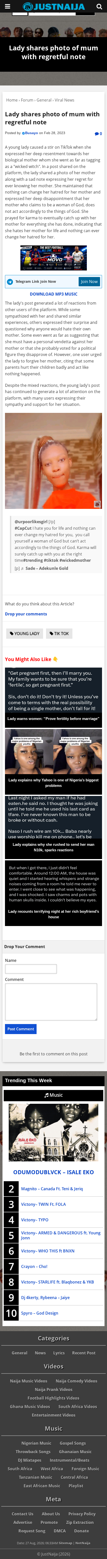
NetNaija (82, 1543)
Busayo (31, 133)
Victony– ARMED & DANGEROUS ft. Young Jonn (61, 1235)
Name (10, 960)
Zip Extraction (80, 1522)
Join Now (89, 281)
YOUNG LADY (26, 633)
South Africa (20, 1469)
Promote (49, 1522)
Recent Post (84, 1353)
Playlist (76, 1486)
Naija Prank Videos (53, 1389)
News (40, 1353)
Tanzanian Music (35, 1477)
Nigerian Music (36, 1443)
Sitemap (65, 1543)
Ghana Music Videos (30, 1406)
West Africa (52, 1469)
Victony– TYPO (35, 1220)
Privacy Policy (82, 1514)
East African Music (42, 1486)
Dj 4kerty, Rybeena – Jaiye (45, 1297)
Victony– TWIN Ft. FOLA (43, 1204)
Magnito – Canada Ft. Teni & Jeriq (52, 1188)
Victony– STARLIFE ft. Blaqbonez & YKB (57, 1282)
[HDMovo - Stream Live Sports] (53, 269)
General (19, 1353)
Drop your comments (26, 614)
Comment (14, 979)
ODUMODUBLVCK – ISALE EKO (53, 1172)
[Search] (99, 6)
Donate (81, 1531)
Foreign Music (85, 1469)
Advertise (22, 1522)
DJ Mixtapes (29, 1460)
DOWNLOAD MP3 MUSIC (53, 294)
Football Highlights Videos (53, 1398)
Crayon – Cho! (34, 1266)
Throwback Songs (33, 1451)
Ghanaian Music (75, 1451)
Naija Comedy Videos (76, 1381)
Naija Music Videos (28, 1381)
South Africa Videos (77, 1406)
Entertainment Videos (53, 1415)
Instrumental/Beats (69, 1460)
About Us (51, 1514)
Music (55, 1094)
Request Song (31, 1531)
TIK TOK (61, 633)
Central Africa (74, 1477)
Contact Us (22, 1514)
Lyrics (59, 1353)
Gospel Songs (73, 1443)
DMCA (60, 1531)
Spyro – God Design (39, 1313)
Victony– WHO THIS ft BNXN (48, 1251)
